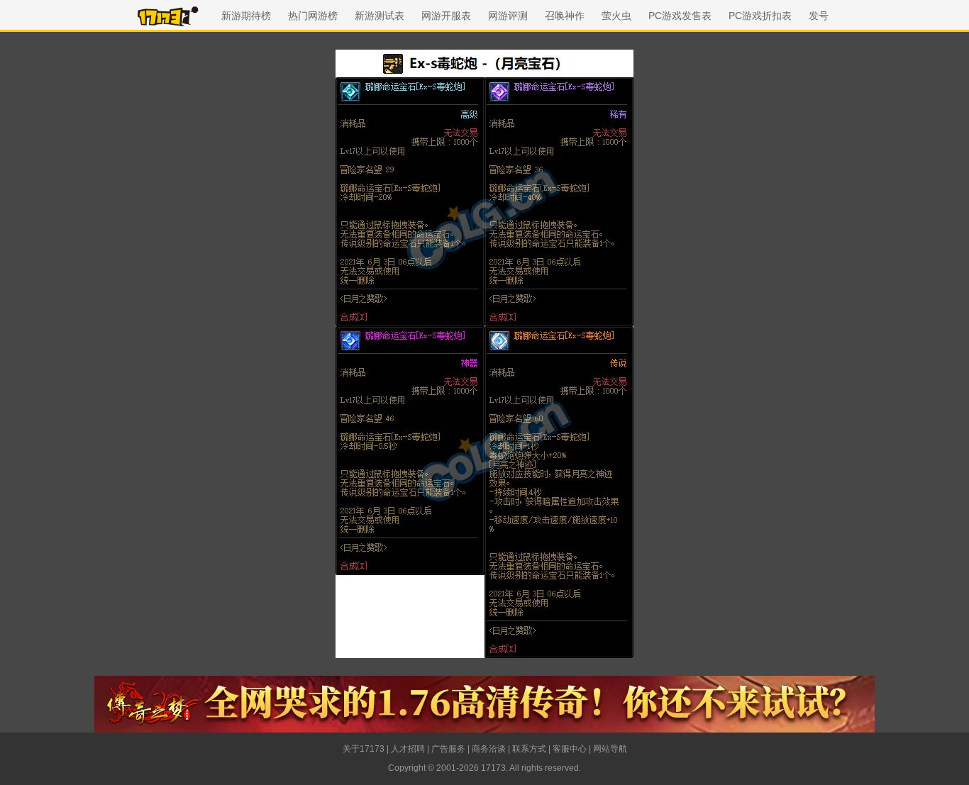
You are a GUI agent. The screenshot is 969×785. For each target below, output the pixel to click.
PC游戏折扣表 (760, 15)
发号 (819, 15)
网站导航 (610, 749)
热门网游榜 (313, 15)
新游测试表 (379, 15)
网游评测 (508, 15)
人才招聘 (408, 749)
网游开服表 (446, 15)
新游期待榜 (246, 15)
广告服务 (448, 749)
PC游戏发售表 (679, 15)
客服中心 (570, 749)
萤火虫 (616, 15)
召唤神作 (565, 15)
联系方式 (529, 749)
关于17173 (363, 749)
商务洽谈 (489, 749)
